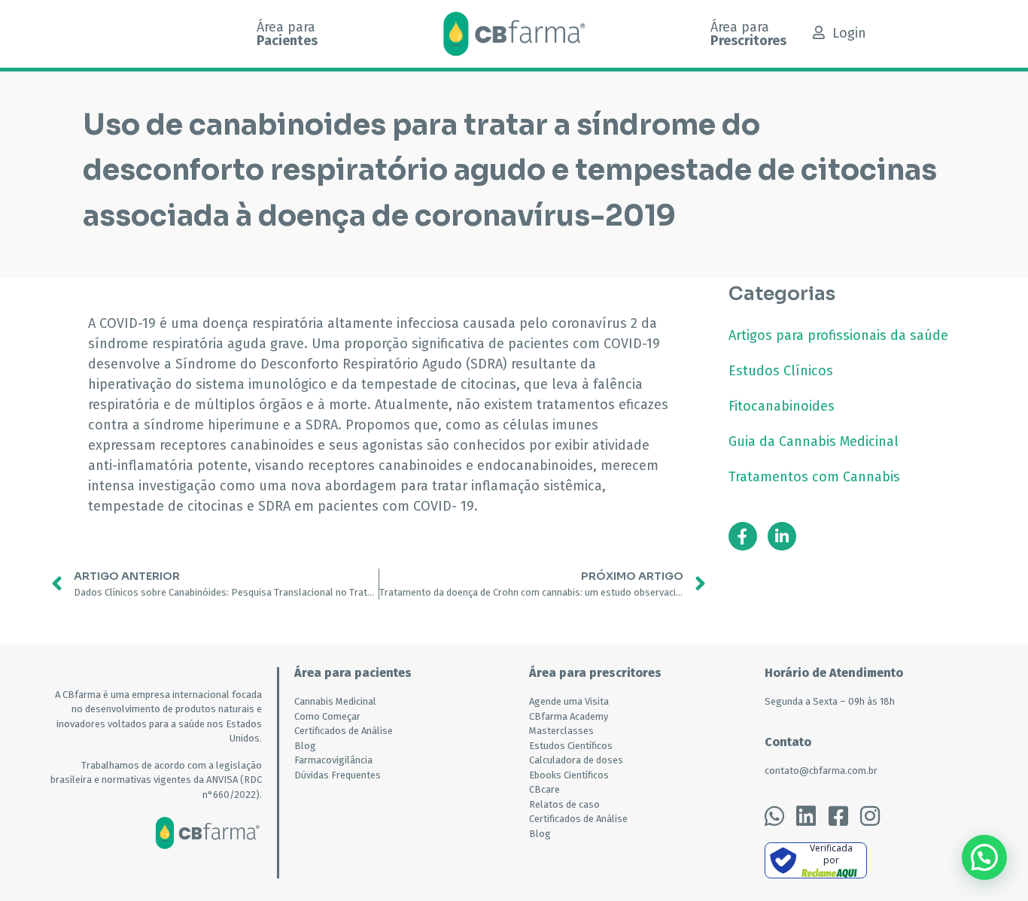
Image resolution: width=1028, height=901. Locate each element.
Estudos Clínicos (780, 371)
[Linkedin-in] (782, 536)
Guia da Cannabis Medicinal (813, 441)
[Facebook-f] (742, 536)
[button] (984, 857)
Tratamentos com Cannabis (814, 477)
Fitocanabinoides (781, 406)
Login (849, 33)
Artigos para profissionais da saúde (838, 335)
